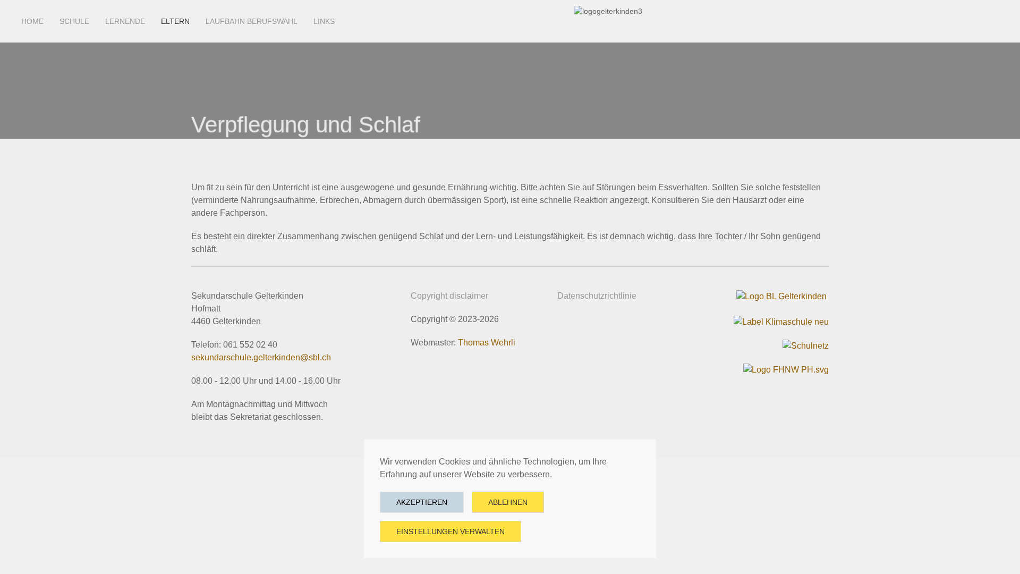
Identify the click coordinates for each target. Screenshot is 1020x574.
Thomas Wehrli (486, 342)
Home (32, 21)
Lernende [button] (125, 21)
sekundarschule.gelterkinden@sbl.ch (261, 357)
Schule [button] (74, 21)
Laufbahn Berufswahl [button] (252, 21)
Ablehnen (508, 502)
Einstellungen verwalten (450, 531)
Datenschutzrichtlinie (596, 295)
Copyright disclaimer (449, 295)
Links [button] (324, 21)
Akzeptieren (421, 502)
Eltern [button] (175, 21)
